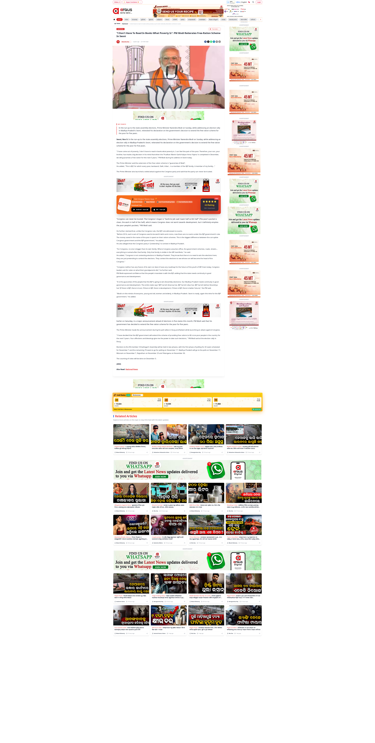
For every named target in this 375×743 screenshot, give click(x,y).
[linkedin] (214, 41)
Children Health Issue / (197, 440)
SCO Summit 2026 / (120, 621)
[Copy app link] (219, 41)
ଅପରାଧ (223, 19)
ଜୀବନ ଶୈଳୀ (244, 19)
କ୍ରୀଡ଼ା (182, 19)
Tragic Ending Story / (159, 590)
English (244, 2)
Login (259, 2)
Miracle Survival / (157, 499)
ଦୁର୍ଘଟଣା (143, 19)
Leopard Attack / (119, 440)
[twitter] (208, 41)
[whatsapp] (211, 41)
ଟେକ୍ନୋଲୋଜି (191, 19)
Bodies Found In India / (234, 440)
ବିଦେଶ (167, 19)
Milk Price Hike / (194, 499)
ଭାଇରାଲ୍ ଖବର (233, 19)
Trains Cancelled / (233, 531)
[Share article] (147, 446)
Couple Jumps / (157, 531)
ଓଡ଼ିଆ (238, 2)
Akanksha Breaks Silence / (122, 531)
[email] (217, 41)
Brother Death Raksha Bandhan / (163, 440)
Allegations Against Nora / (123, 499)
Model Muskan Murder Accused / (200, 590)
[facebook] (205, 41)
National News (132, 363)
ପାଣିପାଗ (253, 19)
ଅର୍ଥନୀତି (175, 19)
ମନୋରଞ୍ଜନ (202, 19)
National (125, 24)
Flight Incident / (232, 621)
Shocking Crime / (232, 499)
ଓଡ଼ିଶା (126, 19)
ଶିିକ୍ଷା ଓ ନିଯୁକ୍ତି (213, 19)
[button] (137, 396)
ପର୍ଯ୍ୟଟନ (159, 19)
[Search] (253, 2)
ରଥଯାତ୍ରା (134, 19)
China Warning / (194, 531)
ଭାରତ (119, 19)
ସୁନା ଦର (151, 19)
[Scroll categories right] (260, 19)
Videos (116, 2)
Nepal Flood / (118, 590)
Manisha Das (125, 42)
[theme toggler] (249, 2)
